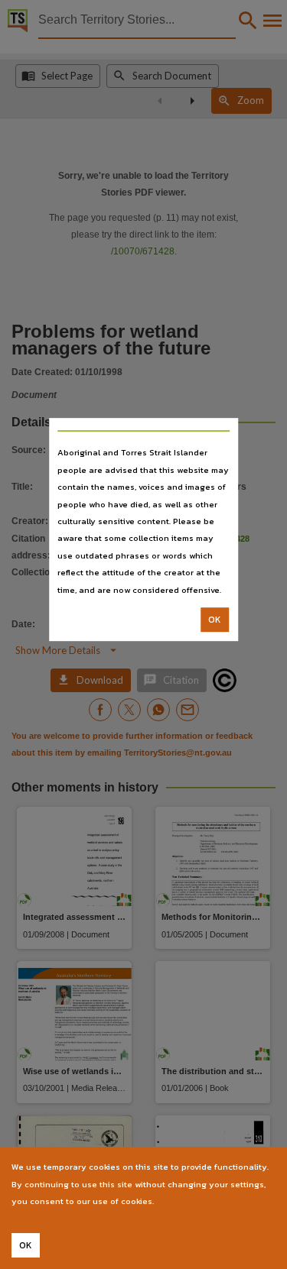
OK (214, 619)
